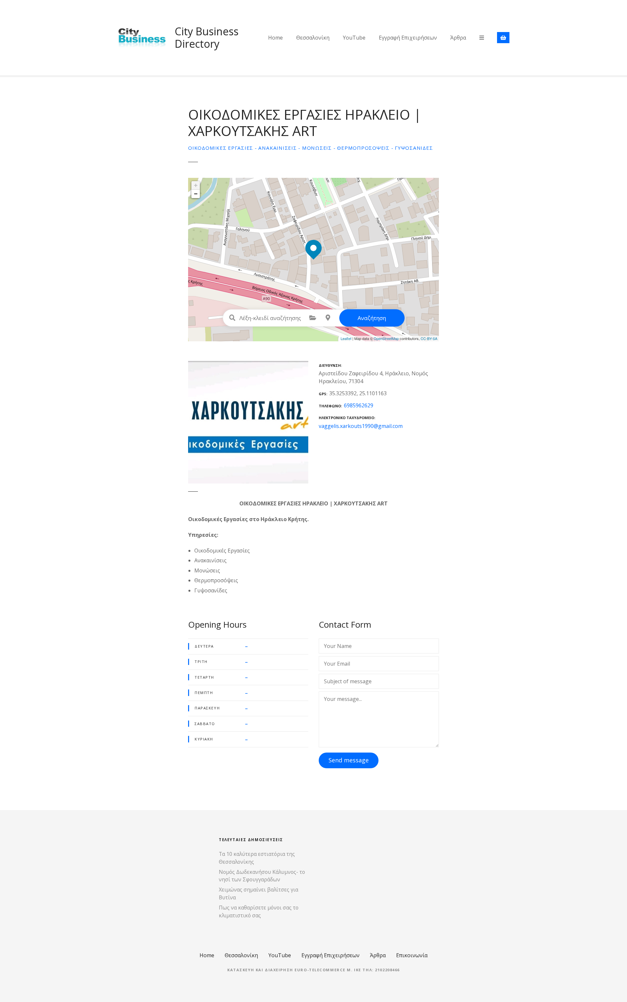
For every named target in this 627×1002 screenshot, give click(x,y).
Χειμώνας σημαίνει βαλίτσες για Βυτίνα (258, 893)
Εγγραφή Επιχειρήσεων (408, 37)
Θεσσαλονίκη (313, 37)
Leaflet (346, 338)
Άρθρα (458, 37)
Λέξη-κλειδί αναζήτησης (232, 318)
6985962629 (358, 405)
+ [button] (196, 185)
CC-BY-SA (429, 338)
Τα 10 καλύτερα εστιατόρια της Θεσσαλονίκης (257, 857)
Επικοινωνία (411, 955)
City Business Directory (206, 37)
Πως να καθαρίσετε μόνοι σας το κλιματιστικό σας (258, 911)
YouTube (354, 37)
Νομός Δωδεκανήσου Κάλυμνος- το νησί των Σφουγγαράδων (262, 875)
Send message (349, 760)
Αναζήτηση (372, 318)
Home (275, 37)
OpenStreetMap (386, 338)
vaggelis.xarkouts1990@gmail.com (361, 426)
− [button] (196, 193)
